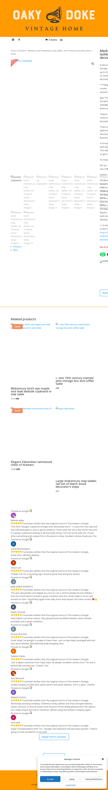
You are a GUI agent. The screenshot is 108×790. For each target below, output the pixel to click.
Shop (13, 50)
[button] (102, 759)
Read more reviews (54, 737)
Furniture (21, 50)
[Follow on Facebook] (19, 40)
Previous (17, 246)
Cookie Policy (71, 785)
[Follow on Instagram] (13, 40)
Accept (50, 779)
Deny (72, 779)
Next (15, 250)
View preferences (93, 779)
